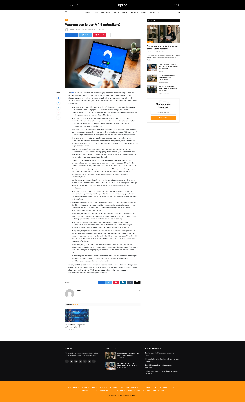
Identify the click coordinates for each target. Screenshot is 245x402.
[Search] (179, 12)
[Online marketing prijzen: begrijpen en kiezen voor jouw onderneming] (152, 67)
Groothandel (105, 12)
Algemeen (85, 387)
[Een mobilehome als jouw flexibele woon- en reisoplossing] (152, 78)
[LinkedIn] (58, 108)
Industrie (116, 12)
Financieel (135, 387)
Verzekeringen (126, 390)
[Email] (58, 117)
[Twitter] (58, 103)
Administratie (73, 387)
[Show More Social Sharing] (109, 35)
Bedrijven (103, 387)
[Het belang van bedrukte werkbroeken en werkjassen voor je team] (152, 89)
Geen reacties (91, 29)
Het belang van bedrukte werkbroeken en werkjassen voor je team (168, 88)
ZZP (159, 12)
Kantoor (94, 390)
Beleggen (113, 387)
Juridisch (125, 12)
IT (66, 19)
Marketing (134, 12)
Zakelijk (87, 12)
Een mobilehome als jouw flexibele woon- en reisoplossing (167, 77)
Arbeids (95, 12)
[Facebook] (58, 98)
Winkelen (146, 390)
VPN (72, 93)
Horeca (158, 387)
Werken (152, 12)
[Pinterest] (58, 112)
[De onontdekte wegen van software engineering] (77, 315)
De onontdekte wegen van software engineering (75, 326)
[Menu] (66, 12)
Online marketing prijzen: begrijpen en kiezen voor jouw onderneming (168, 66)
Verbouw (144, 12)
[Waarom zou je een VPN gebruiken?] (102, 63)
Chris (72, 29)
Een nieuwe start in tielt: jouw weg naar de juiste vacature (163, 47)
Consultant (124, 387)
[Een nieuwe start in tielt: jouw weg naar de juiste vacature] (163, 34)
